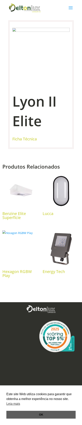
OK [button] (41, 414)
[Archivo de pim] (41, 31)
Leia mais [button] (13, 403)
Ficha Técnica (24, 139)
